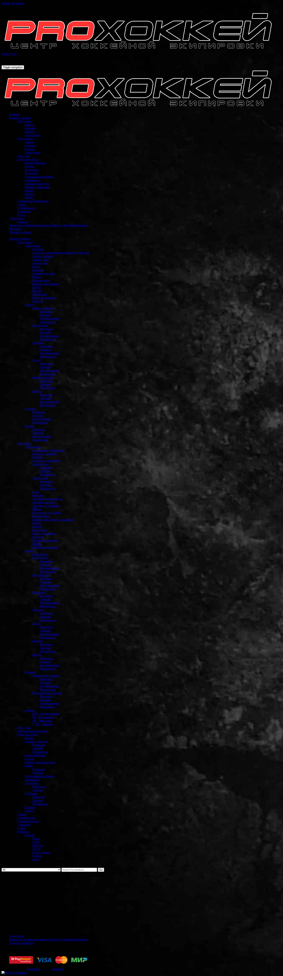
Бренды (30, 835)
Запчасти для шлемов (46, 460)
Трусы (36, 360)
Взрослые (46, 311)
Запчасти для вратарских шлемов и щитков (60, 252)
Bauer (36, 838)
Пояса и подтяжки (44, 297)
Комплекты (39, 554)
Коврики (38, 270)
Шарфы (30, 807)
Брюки (29, 190)
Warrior (37, 856)
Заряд (36, 859)
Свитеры (38, 342)
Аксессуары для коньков (48, 450)
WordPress (33, 969)
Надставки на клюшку (47, 512)
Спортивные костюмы (39, 176)
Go (101, 869)
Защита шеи (40, 263)
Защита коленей (42, 256)
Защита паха (40, 259)
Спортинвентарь (28, 821)
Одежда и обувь (27, 159)
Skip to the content (13, 3)
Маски (36, 277)
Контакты (15, 228)
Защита (29, 124)
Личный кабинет (20, 232)
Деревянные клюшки (46, 675)
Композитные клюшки (47, 693)
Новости (22, 221)
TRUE (36, 849)
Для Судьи (24, 727)
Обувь (29, 197)
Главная (14, 114)
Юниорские (48, 322)
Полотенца (39, 294)
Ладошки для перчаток (47, 498)
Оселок (37, 290)
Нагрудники (40, 325)
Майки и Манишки (37, 187)
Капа (35, 491)
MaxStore (58, 969)
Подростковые (49, 318)
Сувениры (24, 211)
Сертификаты (26, 208)
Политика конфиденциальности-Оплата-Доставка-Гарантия (48, 225)
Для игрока (24, 121)
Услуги (21, 215)
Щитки (37, 391)
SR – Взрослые (42, 720)
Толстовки (32, 169)
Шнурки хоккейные (45, 547)
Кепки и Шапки (35, 162)
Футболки (31, 173)
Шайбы (37, 543)
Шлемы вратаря (42, 377)
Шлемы (37, 641)
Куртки (29, 166)
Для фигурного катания (32, 731)
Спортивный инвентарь (33, 201)
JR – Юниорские (43, 717)
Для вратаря (25, 138)
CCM (35, 842)
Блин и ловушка (43, 308)
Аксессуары (32, 135)
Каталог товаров (20, 117)
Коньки (29, 131)
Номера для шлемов (45, 283)
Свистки (38, 301)
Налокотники (41, 575)
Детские (45, 315)
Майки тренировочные (40, 762)
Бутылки (38, 249)
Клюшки (30, 128)
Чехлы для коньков (44, 540)
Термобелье (32, 180)
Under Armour (41, 852)
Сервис (22, 814)
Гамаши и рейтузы (37, 183)
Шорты (29, 194)
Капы (36, 266)
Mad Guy (38, 845)
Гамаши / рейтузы (36, 741)
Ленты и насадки (43, 273)
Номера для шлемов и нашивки (53, 519)
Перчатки (38, 592)
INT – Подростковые (46, 713)
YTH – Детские (42, 724)
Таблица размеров (21, 943)
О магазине (16, 218)
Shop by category (20, 238)
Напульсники (41, 280)
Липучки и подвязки (46, 505)
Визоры (37, 457)
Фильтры (23, 831)
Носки (36, 287)
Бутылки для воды (44, 453)
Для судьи (23, 156)
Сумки (21, 204)
